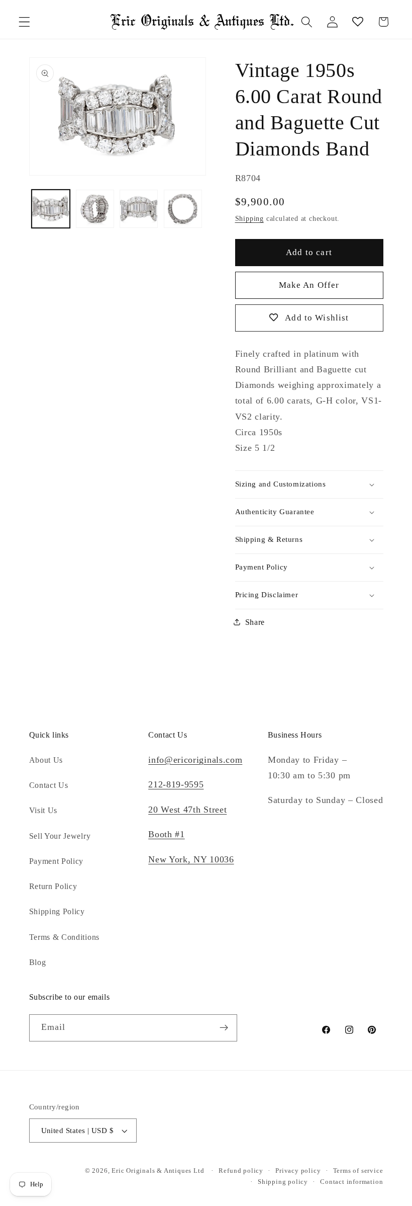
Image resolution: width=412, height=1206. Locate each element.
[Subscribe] (224, 1027)
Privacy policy (298, 1170)
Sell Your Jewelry (60, 836)
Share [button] (255, 622)
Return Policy (53, 886)
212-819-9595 (175, 784)
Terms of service (358, 1170)
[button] (24, 22)
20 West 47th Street (187, 810)
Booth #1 (166, 834)
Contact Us (48, 785)
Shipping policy (283, 1181)
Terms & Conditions (64, 937)
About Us (46, 760)
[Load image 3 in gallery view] (139, 209)
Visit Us (43, 810)
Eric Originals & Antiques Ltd (158, 1170)
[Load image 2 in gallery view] (95, 209)
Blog (37, 962)
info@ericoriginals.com (195, 760)
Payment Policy (56, 861)
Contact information (351, 1181)
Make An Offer (309, 285)
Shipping (249, 218)
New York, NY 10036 (191, 859)
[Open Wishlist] (358, 22)
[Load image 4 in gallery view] (183, 209)
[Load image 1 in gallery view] (51, 209)
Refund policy (241, 1170)
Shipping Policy (57, 911)
